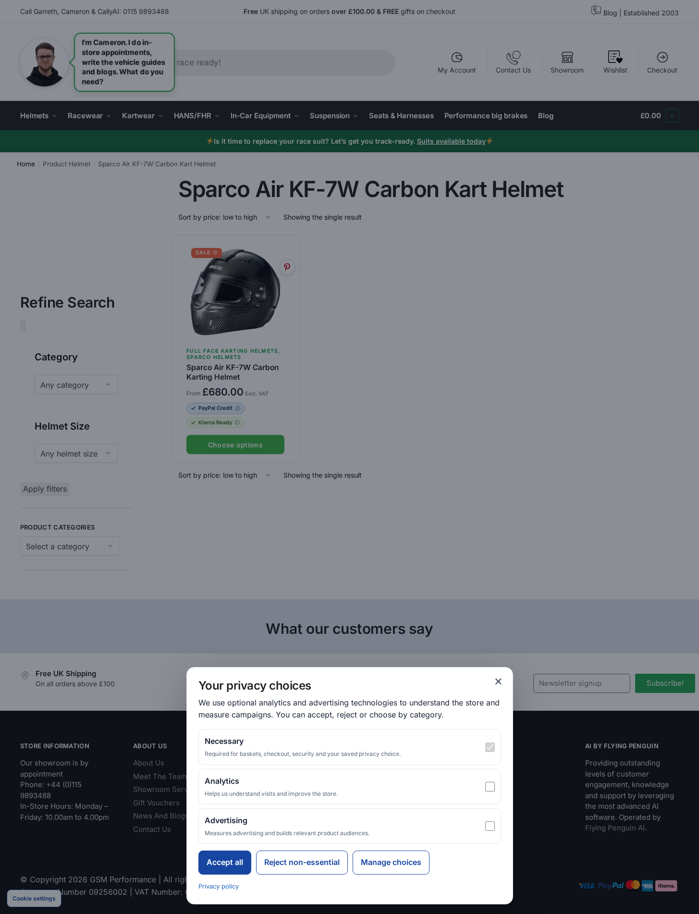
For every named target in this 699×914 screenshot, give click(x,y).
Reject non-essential (302, 862)
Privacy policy (218, 886)
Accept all (225, 862)
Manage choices (391, 862)
